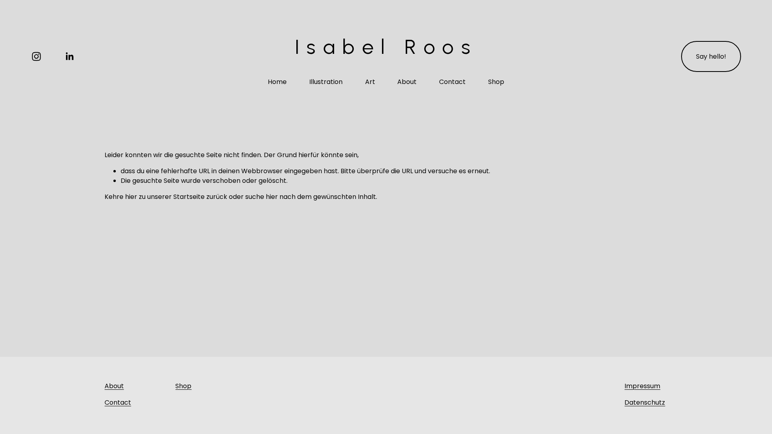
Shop (496, 81)
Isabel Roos (386, 46)
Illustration (326, 81)
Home (277, 81)
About (407, 81)
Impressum (642, 386)
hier (131, 196)
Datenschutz (644, 402)
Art (370, 81)
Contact (452, 81)
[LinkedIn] (69, 56)
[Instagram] (36, 56)
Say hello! (711, 56)
